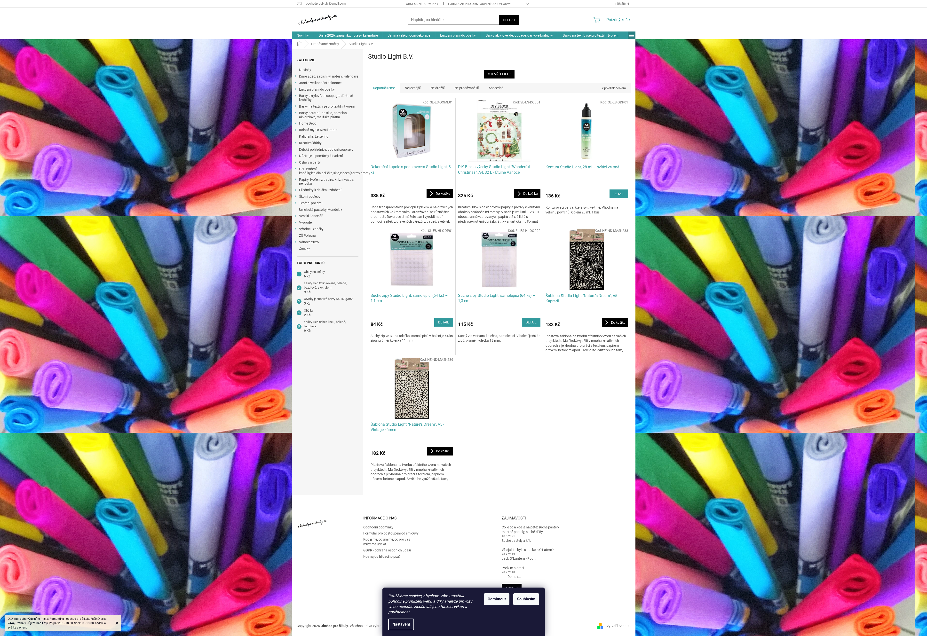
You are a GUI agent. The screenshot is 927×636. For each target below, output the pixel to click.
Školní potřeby (309, 196)
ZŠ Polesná (307, 235)
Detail (618, 194)
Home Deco (307, 123)
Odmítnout (497, 599)
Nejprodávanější (466, 88)
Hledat (509, 20)
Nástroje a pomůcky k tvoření (321, 156)
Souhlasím (526, 599)
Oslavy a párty (310, 162)
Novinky (305, 70)
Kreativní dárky (310, 143)
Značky (304, 248)
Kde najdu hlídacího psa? (382, 556)
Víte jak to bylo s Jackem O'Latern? (528, 550)
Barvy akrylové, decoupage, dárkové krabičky (326, 98)
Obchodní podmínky (422, 4)
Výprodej (305, 222)
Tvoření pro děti (310, 203)
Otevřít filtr (499, 74)
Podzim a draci (513, 568)
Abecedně (496, 88)
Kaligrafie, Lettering (313, 136)
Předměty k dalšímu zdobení (320, 190)
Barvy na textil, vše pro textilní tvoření (327, 106)
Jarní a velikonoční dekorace (320, 83)
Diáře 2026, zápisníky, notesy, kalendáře (328, 76)
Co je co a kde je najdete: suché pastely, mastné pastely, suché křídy (531, 529)
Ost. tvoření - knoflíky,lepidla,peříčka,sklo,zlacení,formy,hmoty (331, 171)
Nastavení (401, 624)
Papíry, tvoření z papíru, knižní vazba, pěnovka (326, 182)
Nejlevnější (412, 88)
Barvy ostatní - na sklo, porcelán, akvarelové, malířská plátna (323, 115)
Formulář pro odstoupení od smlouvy (479, 4)
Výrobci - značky (311, 229)
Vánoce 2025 (309, 242)
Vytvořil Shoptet (619, 626)
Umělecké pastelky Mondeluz (320, 210)
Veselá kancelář (311, 216)
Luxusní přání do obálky (317, 89)
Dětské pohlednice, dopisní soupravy (326, 149)
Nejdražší (437, 88)
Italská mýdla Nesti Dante (318, 130)
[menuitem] (303, 35)
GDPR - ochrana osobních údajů (387, 550)
